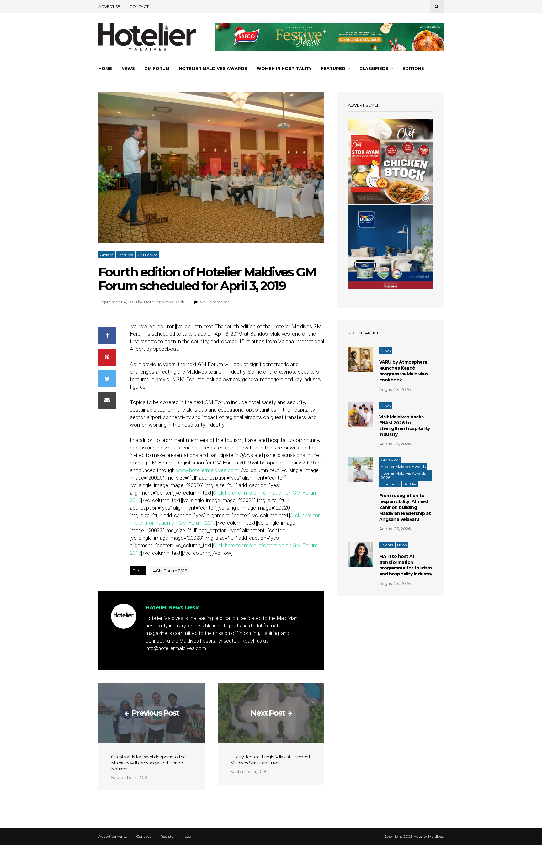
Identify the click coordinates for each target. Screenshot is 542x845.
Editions (413, 68)
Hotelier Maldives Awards (213, 68)
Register (167, 836)
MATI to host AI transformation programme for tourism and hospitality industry (405, 565)
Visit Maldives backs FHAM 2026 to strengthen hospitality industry (404, 426)
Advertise (109, 6)
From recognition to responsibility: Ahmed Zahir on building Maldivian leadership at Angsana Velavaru (405, 507)
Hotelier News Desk (164, 301)
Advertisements (112, 836)
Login (189, 836)
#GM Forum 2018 (170, 570)
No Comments (214, 301)
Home (105, 68)
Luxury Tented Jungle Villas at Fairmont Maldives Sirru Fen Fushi (270, 760)
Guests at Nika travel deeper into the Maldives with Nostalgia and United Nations (148, 763)
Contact (139, 6)
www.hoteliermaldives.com (207, 470)
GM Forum (156, 68)
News (128, 68)
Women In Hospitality (284, 68)
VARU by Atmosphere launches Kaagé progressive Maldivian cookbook (403, 371)
